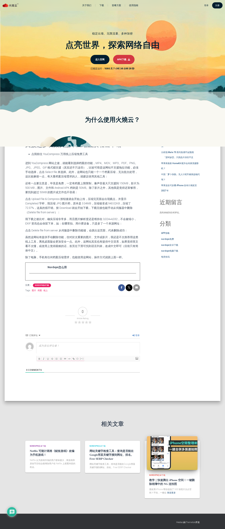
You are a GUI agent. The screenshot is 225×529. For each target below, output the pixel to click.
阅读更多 (171, 492)
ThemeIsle (190, 522)
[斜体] (43, 359)
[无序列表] (61, 359)
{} (78, 358)
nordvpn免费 (167, 239)
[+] (82, 358)
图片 (34, 290)
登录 (137, 335)
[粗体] (39, 359)
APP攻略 (165, 233)
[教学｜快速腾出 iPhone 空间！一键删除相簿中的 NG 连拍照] (172, 453)
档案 (40, 290)
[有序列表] (56, 359)
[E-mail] (30, 279)
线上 (45, 290)
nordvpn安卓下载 (42, 285)
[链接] (73, 359)
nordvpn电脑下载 (169, 251)
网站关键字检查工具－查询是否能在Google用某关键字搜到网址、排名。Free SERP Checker (112, 454)
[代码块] (69, 359)
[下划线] (48, 359)
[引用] (65, 359)
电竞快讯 (165, 257)
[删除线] (52, 359)
